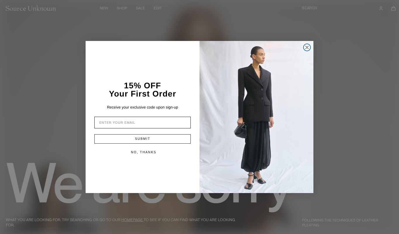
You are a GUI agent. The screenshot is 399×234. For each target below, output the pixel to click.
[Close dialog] (306, 47)
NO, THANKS (143, 152)
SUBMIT (142, 138)
